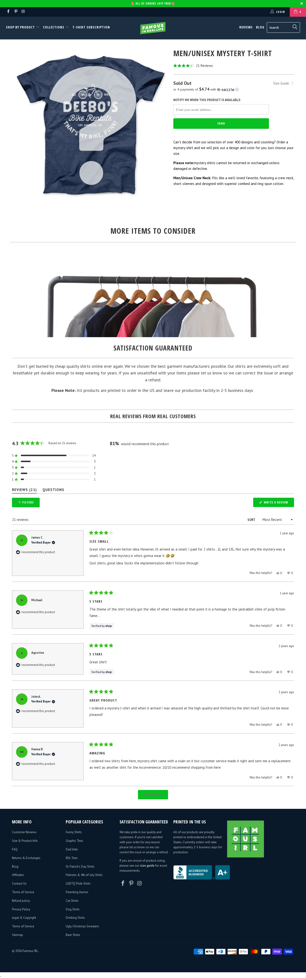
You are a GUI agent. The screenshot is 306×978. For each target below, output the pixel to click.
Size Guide (281, 83)
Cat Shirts (72, 901)
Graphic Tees (74, 841)
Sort (251, 520)
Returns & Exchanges (26, 858)
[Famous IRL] (153, 28)
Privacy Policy (21, 909)
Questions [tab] (53, 491)
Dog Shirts (73, 909)
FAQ (14, 849)
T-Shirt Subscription (91, 27)
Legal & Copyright (24, 918)
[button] (233, 66)
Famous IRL (30, 951)
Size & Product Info (25, 841)
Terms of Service (23, 892)
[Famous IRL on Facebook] (8, 12)
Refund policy (21, 901)
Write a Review (278, 503)
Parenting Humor (77, 892)
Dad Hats (72, 849)
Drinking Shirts (75, 918)
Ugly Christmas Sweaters (82, 926)
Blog (260, 27)
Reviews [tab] (24, 491)
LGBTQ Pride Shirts (78, 883)
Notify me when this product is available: (207, 100)
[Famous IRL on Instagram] (23, 12)
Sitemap (17, 935)
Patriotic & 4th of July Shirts (84, 875)
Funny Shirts (74, 832)
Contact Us (19, 883)
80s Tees (72, 858)
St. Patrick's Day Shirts (80, 867)
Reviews (246, 27)
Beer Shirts (73, 935)
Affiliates (18, 875)
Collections (53, 27)
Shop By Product (21, 27)
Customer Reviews (24, 832)
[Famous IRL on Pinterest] (15, 12)
